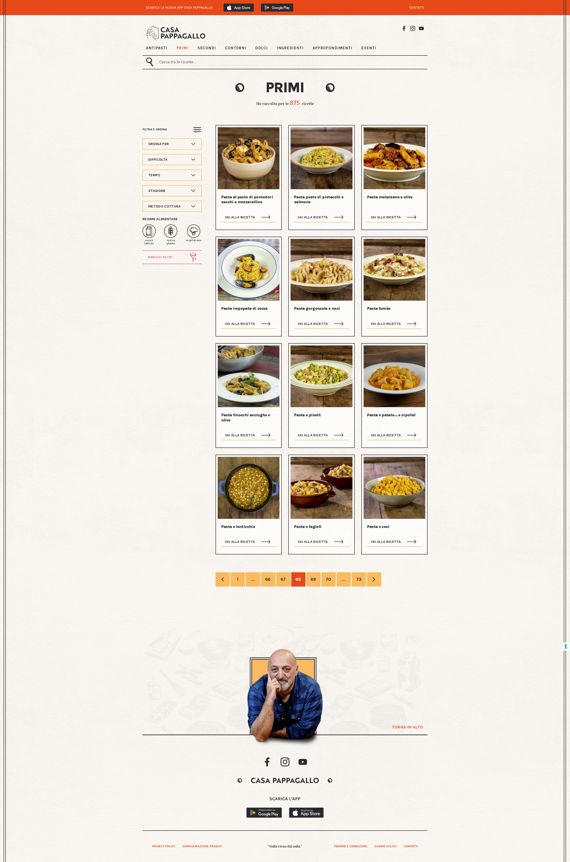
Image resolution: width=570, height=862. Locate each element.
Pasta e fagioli (307, 526)
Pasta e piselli (307, 415)
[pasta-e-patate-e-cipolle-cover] (394, 376)
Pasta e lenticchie (238, 526)
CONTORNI (235, 47)
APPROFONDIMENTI (332, 47)
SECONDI (206, 47)
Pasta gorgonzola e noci (317, 308)
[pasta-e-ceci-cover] (394, 488)
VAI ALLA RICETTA (240, 217)
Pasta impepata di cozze (244, 308)
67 (283, 579)
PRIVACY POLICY (163, 846)
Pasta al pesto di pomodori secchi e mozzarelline (247, 200)
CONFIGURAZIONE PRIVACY (202, 846)
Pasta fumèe (379, 308)
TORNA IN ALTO (407, 727)
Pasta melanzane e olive (390, 197)
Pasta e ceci (378, 526)
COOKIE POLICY (385, 846)
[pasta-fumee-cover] (394, 270)
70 (328, 579)
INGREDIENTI (290, 47)
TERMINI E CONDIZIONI (350, 846)
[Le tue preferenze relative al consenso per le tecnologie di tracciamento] (566, 646)
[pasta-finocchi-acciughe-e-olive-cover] (249, 376)
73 (359, 579)
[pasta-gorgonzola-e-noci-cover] (321, 270)
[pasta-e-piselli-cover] (321, 376)
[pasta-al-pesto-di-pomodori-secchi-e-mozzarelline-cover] (249, 158)
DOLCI (261, 47)
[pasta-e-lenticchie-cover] (249, 488)
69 (313, 579)
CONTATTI (416, 7)
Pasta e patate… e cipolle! (391, 415)
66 (268, 579)
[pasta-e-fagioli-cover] (321, 488)
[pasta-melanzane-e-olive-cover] (394, 158)
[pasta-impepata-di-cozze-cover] (249, 270)
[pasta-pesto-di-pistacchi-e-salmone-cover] (321, 158)
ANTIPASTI (156, 47)
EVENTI (368, 47)
